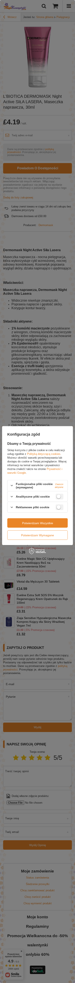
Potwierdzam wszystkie (37, 523)
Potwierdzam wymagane (37, 535)
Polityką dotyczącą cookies (43, 453)
